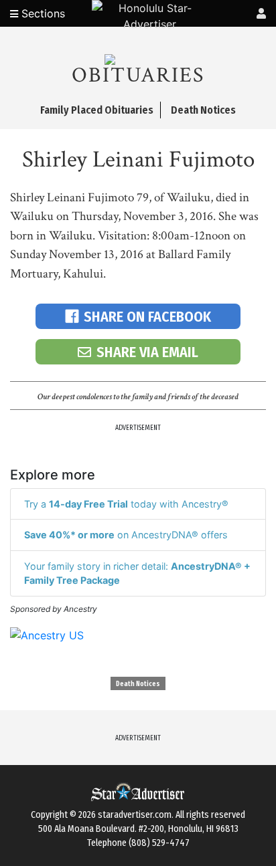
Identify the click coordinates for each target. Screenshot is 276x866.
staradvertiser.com (134, 815)
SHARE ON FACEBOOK (147, 317)
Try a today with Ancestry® (126, 504)
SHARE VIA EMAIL (147, 352)
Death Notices (138, 684)
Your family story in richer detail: (137, 573)
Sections (41, 13)
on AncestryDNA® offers (126, 534)
